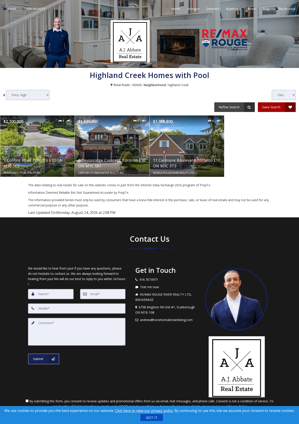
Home (175, 9)
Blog (265, 9)
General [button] (211, 9)
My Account (287, 9)
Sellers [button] (249, 9)
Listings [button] (192, 9)
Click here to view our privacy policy (144, 410)
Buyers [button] (231, 9)
